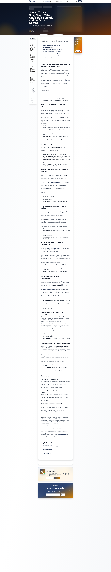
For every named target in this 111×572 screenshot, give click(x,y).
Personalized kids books (47, 445)
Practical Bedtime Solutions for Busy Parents (32, 79)
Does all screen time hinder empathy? (33, 85)
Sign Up (80, 1)
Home (43, 1)
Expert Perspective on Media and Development (32, 70)
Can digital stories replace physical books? (32, 100)
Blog (61, 1)
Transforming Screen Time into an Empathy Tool (32, 65)
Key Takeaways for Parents (32, 52)
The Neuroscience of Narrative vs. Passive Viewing (32, 56)
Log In (76, 1)
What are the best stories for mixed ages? (33, 95)
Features (57, 1)
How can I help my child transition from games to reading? (33, 90)
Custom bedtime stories (47, 449)
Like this (42, 462)
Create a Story (78, 51)
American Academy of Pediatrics (57, 182)
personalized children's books (53, 248)
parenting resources (62, 434)
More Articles (50, 478)
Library (48, 1)
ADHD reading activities (47, 453)
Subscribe (63, 494)
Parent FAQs (32, 82)
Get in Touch (57, 478)
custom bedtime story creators (64, 349)
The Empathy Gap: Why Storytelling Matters (32, 49)
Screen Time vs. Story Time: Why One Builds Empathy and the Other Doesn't (33, 43)
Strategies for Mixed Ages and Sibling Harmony (32, 74)
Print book (53, 1)
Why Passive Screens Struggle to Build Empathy (32, 61)
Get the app (66, 1)
